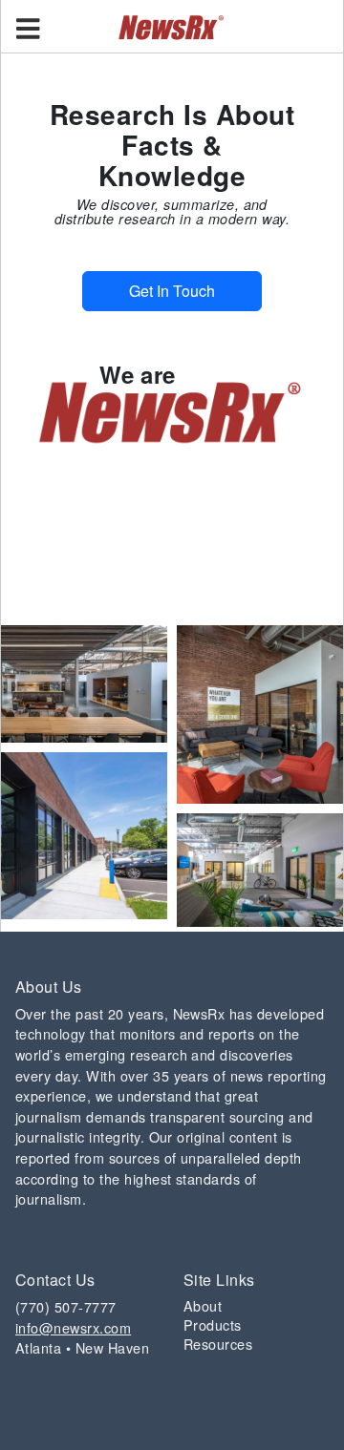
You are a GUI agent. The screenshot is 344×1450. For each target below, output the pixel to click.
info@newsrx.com (73, 1327)
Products (212, 1324)
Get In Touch (172, 291)
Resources (217, 1344)
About (202, 1305)
